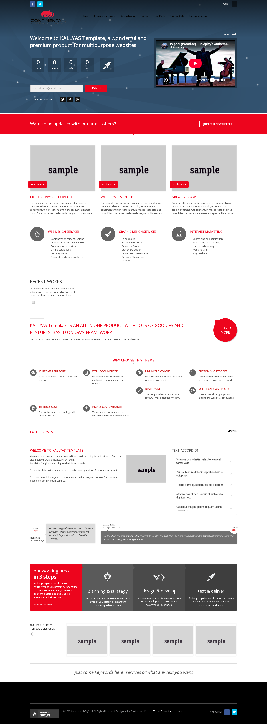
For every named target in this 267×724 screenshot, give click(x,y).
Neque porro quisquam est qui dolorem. (199, 484)
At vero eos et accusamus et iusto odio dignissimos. (199, 495)
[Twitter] (40, 4)
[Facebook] (32, 4)
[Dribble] (77, 99)
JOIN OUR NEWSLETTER (217, 124)
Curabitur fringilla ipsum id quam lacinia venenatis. (199, 508)
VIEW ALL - (232, 431)
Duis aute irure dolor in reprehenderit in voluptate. (199, 473)
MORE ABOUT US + (43, 604)
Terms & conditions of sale (168, 711)
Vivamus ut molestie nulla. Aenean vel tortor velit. (198, 461)
